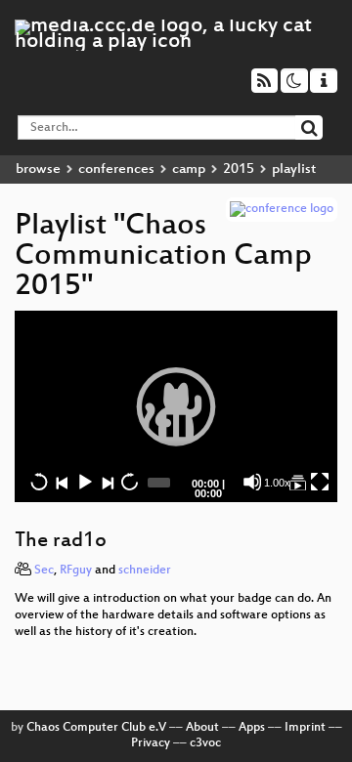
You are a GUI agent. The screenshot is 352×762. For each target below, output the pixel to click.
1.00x (277, 482)
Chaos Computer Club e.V (96, 728)
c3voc (205, 743)
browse (38, 169)
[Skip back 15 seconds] (39, 481)
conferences (116, 169)
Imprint (305, 728)
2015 (238, 169)
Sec (44, 570)
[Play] (176, 406)
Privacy (150, 743)
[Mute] (252, 481)
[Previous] (61, 481)
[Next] (106, 481)
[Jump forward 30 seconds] (129, 481)
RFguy (76, 570)
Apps (252, 728)
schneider (144, 570)
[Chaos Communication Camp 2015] (297, 481)
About (202, 728)
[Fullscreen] (320, 481)
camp (188, 169)
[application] (176, 406)
